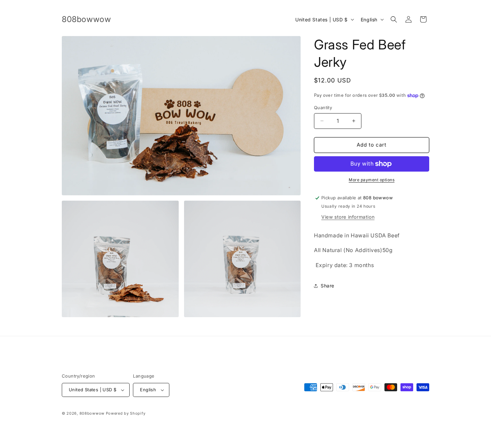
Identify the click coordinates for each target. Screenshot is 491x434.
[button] (393, 19)
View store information (347, 217)
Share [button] (327, 285)
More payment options (371, 179)
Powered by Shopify (126, 413)
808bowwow (92, 413)
